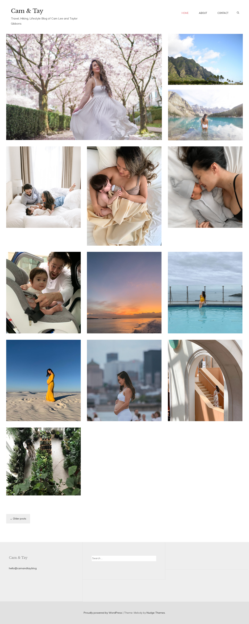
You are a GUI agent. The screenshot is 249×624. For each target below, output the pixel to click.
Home (185, 12)
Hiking (206, 119)
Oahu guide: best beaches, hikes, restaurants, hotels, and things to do (204, 67)
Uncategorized (183, 232)
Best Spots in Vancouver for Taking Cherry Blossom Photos (77, 119)
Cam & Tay (27, 10)
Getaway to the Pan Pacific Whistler (40, 236)
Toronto (206, 394)
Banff (211, 115)
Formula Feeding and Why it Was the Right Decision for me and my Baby (122, 229)
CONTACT (222, 12)
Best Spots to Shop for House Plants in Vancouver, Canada (41, 482)
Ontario (195, 394)
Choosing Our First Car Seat (41, 323)
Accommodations (208, 389)
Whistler (17, 225)
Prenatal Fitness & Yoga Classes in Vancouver (120, 408)
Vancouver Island (103, 299)
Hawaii (202, 49)
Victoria (119, 299)
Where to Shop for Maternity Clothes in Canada (43, 408)
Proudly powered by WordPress (103, 612)
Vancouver (74, 98)
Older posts (19, 518)
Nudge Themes (156, 612)
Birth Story (191, 239)
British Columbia (46, 98)
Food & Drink (193, 119)
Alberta (202, 115)
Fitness (97, 394)
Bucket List (222, 115)
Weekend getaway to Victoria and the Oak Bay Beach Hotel (205, 320)
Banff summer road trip (205, 130)
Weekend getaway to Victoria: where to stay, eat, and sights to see (124, 316)
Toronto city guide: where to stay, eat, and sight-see (203, 408)
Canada (62, 98)
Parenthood (131, 211)
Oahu (211, 49)
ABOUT (203, 12)
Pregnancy (227, 227)
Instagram (217, 119)
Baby (120, 211)
